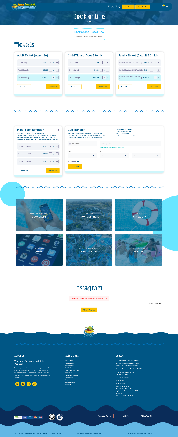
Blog (66, 380)
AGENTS (125, 416)
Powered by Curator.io (155, 303)
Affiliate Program (70, 382)
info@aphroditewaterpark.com (125, 372)
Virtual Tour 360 (142, 7)
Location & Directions (72, 370)
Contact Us (68, 373)
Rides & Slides (69, 363)
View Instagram (89, 310)
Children (102, 152)
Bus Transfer (76, 130)
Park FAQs (68, 385)
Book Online (128, 7)
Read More (24, 87)
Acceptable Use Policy (72, 375)
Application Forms (104, 416)
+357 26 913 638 (123, 374)
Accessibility (69, 377)
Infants (134, 152)
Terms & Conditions (134, 433)
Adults (70, 152)
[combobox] (130, 143)
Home (89, 21)
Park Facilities (69, 368)
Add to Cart (52, 87)
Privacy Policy (147, 433)
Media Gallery (69, 365)
